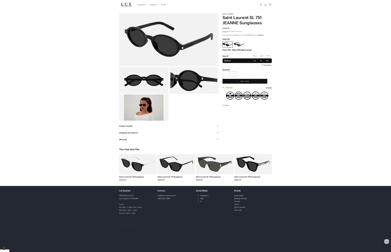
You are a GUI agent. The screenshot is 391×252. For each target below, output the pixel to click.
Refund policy (201, 249)
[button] (142, 5)
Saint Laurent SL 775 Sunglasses (170, 177)
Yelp (202, 198)
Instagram (204, 195)
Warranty (123, 139)
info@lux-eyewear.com (167, 195)
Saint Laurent (239, 207)
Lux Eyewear (169, 249)
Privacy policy (179, 249)
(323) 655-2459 (164, 198)
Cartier (237, 201)
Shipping (225, 31)
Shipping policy (225, 249)
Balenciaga (238, 195)
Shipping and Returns (128, 133)
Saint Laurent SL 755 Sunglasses (208, 177)
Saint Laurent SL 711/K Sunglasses (247, 177)
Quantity (226, 70)
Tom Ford (238, 210)
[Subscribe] (153, 232)
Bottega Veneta (240, 198)
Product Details (126, 126)
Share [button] (227, 105)
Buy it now (245, 81)
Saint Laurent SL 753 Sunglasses (131, 177)
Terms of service (190, 249)
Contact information (212, 249)
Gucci (236, 204)
